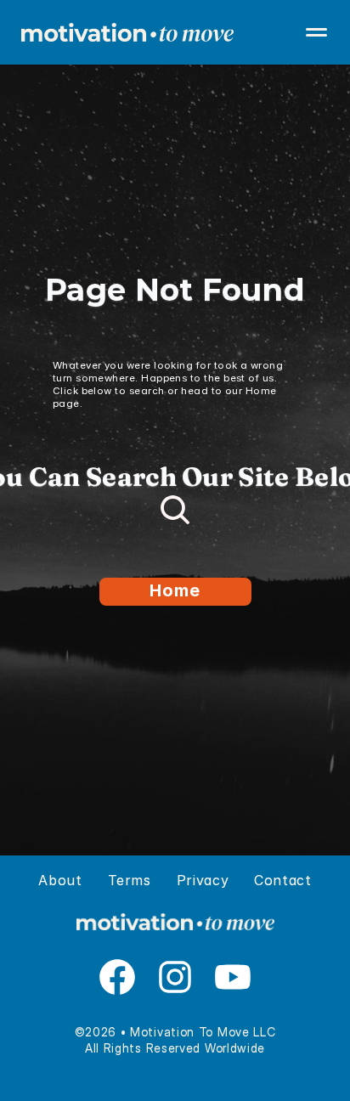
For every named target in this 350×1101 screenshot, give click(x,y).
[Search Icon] (175, 510)
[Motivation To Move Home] (175, 32)
